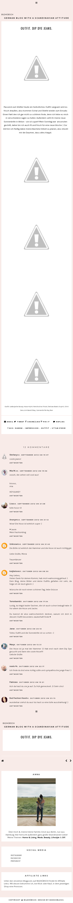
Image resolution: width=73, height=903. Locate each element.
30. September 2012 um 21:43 (34, 544)
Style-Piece (59, 428)
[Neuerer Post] (66, 761)
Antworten (16, 463)
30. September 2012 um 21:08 (29, 504)
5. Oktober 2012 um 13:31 (28, 645)
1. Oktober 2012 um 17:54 (34, 601)
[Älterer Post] (71, 761)
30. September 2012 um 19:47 (33, 455)
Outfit (45, 428)
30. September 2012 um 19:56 (31, 471)
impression (32, 428)
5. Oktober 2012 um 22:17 (30, 666)
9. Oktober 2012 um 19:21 (30, 682)
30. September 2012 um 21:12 (33, 520)
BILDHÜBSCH (7, 14)
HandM (19, 428)
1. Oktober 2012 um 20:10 (28, 629)
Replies (60, 422)
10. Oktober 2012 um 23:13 (41, 698)
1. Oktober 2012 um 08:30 (34, 571)
